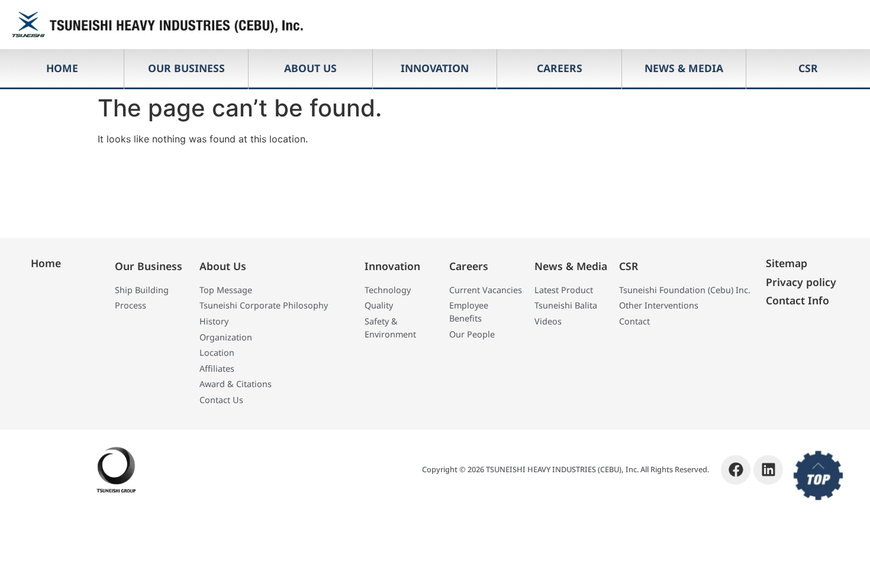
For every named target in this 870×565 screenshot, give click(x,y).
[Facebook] (735, 470)
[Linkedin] (768, 470)
